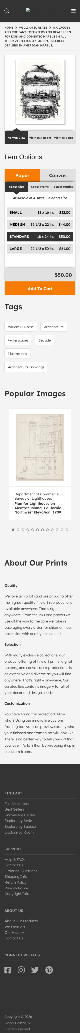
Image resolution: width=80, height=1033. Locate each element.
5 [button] (32, 529)
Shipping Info (16, 876)
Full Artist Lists (17, 803)
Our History (14, 932)
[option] (40, 464)
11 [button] (62, 529)
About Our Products (21, 921)
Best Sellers (14, 809)
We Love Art (15, 926)
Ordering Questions (21, 871)
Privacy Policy (16, 888)
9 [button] (52, 529)
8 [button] (47, 529)
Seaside (45, 340)
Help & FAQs (15, 859)
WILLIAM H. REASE (33, 27)
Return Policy (16, 882)
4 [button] (27, 529)
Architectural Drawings (26, 367)
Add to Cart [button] (40, 288)
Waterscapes (18, 340)
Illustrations (17, 354)
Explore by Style (18, 820)
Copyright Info (17, 893)
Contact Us (14, 865)
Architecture (54, 327)
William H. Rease (21, 327)
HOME (8, 27)
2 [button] (18, 529)
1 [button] (13, 529)
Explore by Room (19, 832)
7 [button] (42, 529)
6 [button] (37, 529)
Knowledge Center (20, 815)
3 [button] (23, 529)
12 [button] (67, 529)
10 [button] (57, 529)
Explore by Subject (20, 826)
